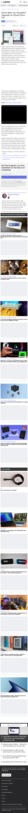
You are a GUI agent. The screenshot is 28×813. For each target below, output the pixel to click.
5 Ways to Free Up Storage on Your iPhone (14, 155)
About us (4, 795)
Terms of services (17, 181)
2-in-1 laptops (12, 5)
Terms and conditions (7, 780)
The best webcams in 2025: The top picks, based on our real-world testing (14, 751)
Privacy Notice (19, 182)
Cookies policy (5, 789)
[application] (14, 114)
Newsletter (24, 25)
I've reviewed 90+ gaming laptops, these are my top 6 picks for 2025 (14, 756)
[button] (2, 2)
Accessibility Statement (7, 792)
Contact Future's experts (7, 783)
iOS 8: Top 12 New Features (14, 102)
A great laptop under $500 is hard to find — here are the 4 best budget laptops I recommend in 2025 (14, 738)
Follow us (16, 25)
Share (5, 25)
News (3, 21)
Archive (3, 798)
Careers (3, 801)
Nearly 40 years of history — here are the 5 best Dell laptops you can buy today (15, 745)
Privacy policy (5, 786)
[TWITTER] (9, 198)
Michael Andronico (11, 20)
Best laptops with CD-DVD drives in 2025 (15, 762)
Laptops (3, 9)
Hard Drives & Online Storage (13, 9)
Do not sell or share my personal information (12, 804)
